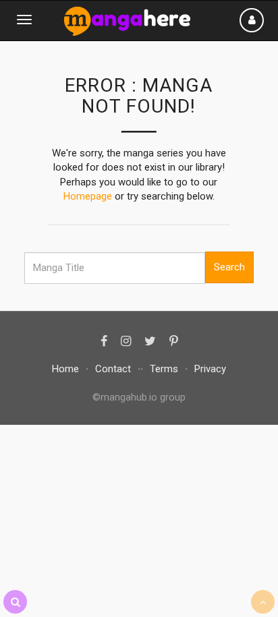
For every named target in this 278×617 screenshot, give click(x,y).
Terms (164, 369)
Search (229, 267)
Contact (113, 369)
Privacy (210, 369)
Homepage (87, 196)
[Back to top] (263, 602)
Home (65, 369)
